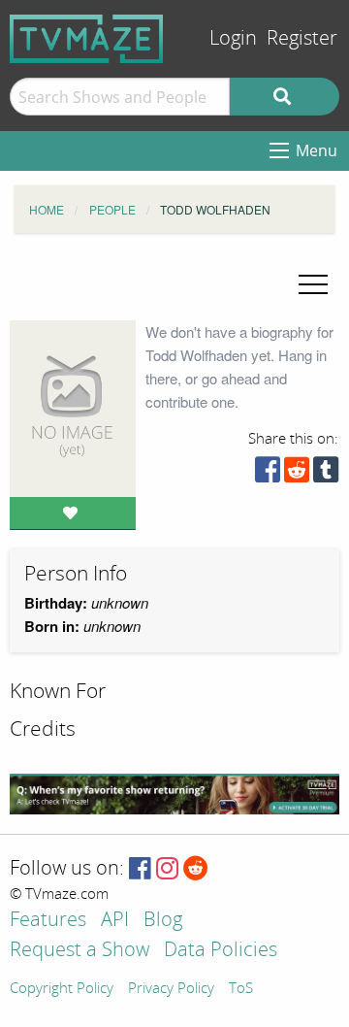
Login (233, 38)
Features (48, 921)
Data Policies (220, 951)
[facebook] (267, 474)
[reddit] (296, 474)
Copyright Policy (61, 989)
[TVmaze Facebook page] (140, 869)
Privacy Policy (171, 989)
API (115, 921)
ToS (241, 989)
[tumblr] (325, 474)
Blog (162, 921)
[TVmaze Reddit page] (195, 869)
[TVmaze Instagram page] (167, 869)
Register (302, 38)
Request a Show (79, 951)
